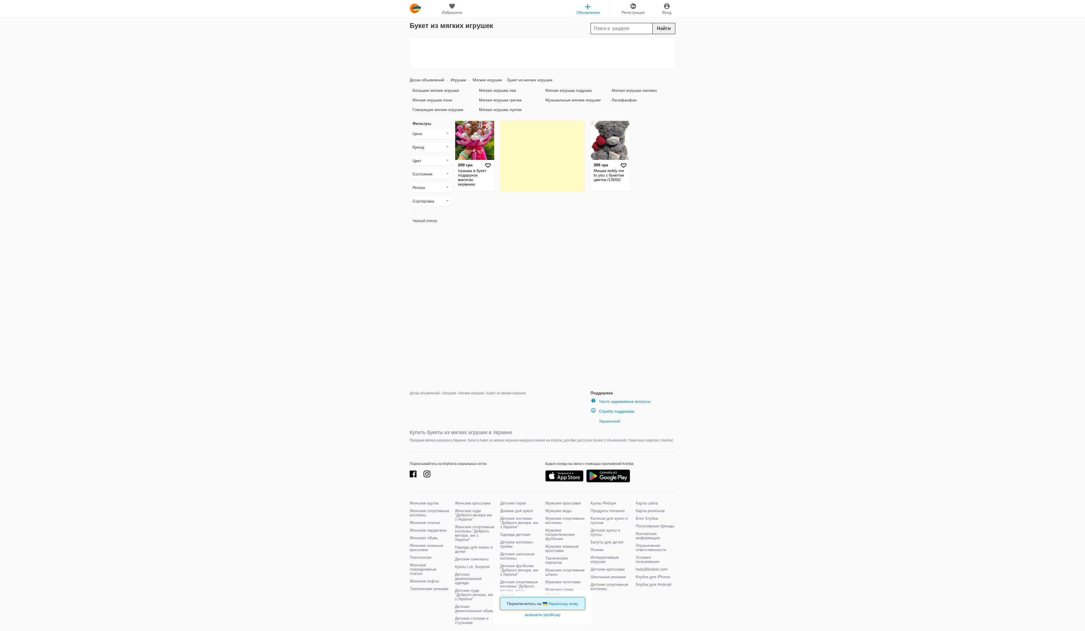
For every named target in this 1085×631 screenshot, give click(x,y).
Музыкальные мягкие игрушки (573, 100)
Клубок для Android (653, 584)
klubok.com (415, 8)
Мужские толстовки (563, 582)
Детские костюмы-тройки (517, 544)
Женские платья (425, 522)
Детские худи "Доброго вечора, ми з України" (474, 594)
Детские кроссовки (608, 569)
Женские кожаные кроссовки (426, 547)
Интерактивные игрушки (605, 559)
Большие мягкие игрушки (436, 90)
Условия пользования (647, 559)
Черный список (425, 221)
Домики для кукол (516, 510)
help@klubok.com (652, 569)
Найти (664, 28)
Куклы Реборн (603, 503)
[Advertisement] (542, 53)
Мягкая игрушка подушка (568, 90)
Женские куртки (424, 503)
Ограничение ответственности (651, 547)
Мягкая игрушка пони (432, 100)
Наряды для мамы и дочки (474, 549)
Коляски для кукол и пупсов (609, 520)
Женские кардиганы (428, 530)
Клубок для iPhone (653, 577)
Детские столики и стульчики (472, 620)
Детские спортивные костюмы (609, 586)
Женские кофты (424, 581)
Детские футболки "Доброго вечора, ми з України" (519, 569)
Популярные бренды (655, 526)
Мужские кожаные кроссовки (562, 548)
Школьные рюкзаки (608, 577)
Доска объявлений (427, 80)
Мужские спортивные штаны (565, 572)
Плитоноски (420, 557)
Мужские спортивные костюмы (565, 520)
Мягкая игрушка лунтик (500, 109)
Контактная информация (648, 535)
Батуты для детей (607, 542)
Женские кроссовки (473, 503)
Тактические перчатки (556, 560)
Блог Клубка (647, 518)
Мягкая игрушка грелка (500, 100)
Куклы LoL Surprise (472, 566)
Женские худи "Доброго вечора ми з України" (473, 514)
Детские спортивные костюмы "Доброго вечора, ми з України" (519, 588)
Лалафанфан (624, 100)
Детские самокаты (472, 559)
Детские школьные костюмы (517, 556)
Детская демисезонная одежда (468, 578)
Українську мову (563, 603)
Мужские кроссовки (563, 503)
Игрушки (458, 80)
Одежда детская (515, 534)
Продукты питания (608, 510)
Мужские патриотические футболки (560, 534)
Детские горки (513, 503)
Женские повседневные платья (423, 569)
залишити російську (542, 614)
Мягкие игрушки (487, 80)
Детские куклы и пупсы (605, 532)
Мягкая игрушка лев (497, 90)
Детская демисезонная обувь (474, 608)
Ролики (597, 549)
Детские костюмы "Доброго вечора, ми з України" (519, 522)
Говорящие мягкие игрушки (438, 109)
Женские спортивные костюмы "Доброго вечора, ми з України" (474, 533)
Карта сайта (647, 503)
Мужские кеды (558, 510)
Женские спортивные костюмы (429, 512)
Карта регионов (650, 510)
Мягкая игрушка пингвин (634, 90)
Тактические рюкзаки (429, 588)
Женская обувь (424, 538)
